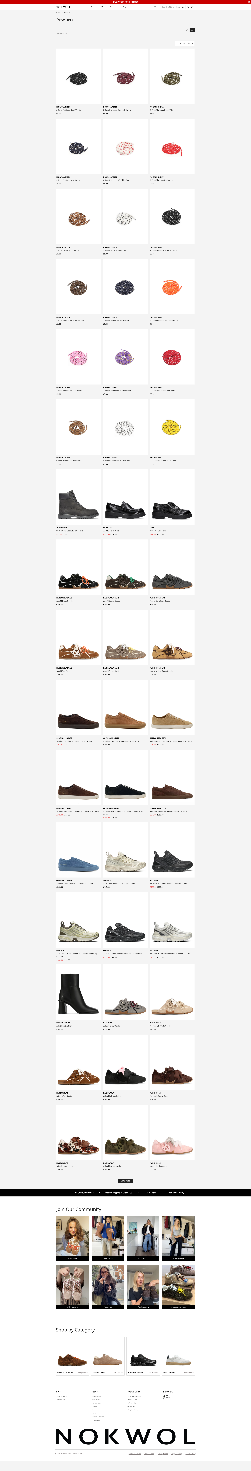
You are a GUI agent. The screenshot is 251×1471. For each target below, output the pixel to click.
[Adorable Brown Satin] (172, 1062)
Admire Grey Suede (111, 1026)
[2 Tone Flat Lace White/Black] (125, 216)
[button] (192, 7)
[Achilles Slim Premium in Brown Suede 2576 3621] (78, 777)
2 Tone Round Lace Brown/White (70, 321)
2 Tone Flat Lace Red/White (161, 180)
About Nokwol (96, 1396)
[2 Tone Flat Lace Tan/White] (78, 216)
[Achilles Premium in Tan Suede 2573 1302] (125, 707)
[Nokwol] (63, 7)
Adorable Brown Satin (159, 1096)
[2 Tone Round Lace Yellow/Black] (172, 427)
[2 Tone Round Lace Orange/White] (172, 286)
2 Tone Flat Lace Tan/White (67, 250)
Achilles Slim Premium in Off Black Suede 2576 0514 (123, 813)
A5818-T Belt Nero (158, 531)
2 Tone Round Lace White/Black (116, 461)
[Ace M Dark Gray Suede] (172, 567)
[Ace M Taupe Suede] (125, 637)
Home (58, 13)
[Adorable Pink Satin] (172, 1132)
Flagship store (96, 1413)
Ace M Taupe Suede (111, 671)
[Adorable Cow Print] (78, 1132)
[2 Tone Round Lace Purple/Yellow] (125, 357)
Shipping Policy (132, 1410)
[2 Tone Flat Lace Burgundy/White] (125, 76)
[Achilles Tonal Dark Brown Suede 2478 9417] (172, 777)
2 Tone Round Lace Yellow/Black (163, 461)
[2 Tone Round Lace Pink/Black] (78, 357)
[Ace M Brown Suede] (125, 567)
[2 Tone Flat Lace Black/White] (78, 76)
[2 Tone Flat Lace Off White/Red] (125, 146)
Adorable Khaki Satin (112, 1166)
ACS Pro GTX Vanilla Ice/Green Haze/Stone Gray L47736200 (76, 955)
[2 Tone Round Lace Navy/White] (125, 286)
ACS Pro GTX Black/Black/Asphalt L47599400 (169, 884)
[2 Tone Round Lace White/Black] (125, 427)
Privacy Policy (132, 1399)
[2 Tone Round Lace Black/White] (172, 216)
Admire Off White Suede (160, 1026)
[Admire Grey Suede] (125, 992)
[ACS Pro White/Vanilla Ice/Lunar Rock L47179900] (172, 920)
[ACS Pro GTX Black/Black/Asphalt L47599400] (172, 850)
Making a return (97, 1403)
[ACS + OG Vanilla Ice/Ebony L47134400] (125, 850)
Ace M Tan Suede (63, 671)
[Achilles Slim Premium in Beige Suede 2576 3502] (172, 707)
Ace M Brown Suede (111, 601)
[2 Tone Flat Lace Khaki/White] (172, 76)
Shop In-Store (127, 7)
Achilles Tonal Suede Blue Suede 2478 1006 (74, 884)
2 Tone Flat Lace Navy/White (68, 180)
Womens (94, 7)
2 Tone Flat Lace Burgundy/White (117, 110)
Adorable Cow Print (64, 1166)
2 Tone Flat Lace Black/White (68, 110)
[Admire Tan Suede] (78, 1062)
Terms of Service (135, 1454)
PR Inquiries (96, 1420)
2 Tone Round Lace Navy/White (116, 321)
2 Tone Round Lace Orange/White (164, 321)
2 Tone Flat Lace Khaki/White (162, 110)
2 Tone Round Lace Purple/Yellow (117, 391)
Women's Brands (61, 1396)
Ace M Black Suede (64, 601)
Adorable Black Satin (112, 1096)
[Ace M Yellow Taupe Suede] (172, 637)
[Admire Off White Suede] (172, 992)
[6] (78, 497)
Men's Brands (60, 1399)
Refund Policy (132, 1403)
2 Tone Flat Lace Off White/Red (116, 180)
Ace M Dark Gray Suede (160, 601)
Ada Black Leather (64, 1026)
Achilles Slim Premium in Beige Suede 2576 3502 (171, 741)
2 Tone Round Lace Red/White (162, 391)
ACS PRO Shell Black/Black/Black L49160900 (122, 954)
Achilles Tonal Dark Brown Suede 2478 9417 (168, 811)
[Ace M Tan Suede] (78, 637)
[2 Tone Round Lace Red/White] (172, 357)
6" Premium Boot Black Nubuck (69, 531)
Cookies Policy (191, 1454)
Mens (103, 7)
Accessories (114, 7)
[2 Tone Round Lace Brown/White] (78, 286)
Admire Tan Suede (64, 1096)
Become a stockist (98, 1417)
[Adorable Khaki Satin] (125, 1132)
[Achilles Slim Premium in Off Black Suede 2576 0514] (125, 777)
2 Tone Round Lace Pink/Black (69, 391)
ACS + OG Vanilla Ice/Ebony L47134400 (120, 884)
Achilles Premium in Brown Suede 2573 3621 (75, 741)
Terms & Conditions (134, 1396)
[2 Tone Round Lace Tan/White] (78, 427)
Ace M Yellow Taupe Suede (161, 671)
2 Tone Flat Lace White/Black (115, 250)
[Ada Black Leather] (78, 992)
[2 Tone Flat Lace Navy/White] (78, 146)
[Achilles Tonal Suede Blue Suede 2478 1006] (78, 849)
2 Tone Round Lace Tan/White (68, 461)
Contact (94, 1406)
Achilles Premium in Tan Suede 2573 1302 (121, 741)
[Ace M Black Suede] (78, 567)
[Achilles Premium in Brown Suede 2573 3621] (78, 707)
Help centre (96, 1399)
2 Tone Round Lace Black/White (163, 250)
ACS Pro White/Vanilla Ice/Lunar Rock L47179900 (171, 954)
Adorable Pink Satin (158, 1166)
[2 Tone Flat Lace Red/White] (172, 146)
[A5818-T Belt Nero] (172, 497)
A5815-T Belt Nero (111, 531)
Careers (94, 1410)
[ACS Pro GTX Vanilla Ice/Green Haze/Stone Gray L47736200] (78, 920)
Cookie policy (131, 1406)
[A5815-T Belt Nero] (125, 497)
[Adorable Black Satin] (125, 1062)
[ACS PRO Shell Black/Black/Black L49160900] (125, 920)
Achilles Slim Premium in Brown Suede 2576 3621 (77, 811)
